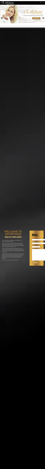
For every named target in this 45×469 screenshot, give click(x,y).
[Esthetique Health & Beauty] (7, 2)
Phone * (33, 245)
